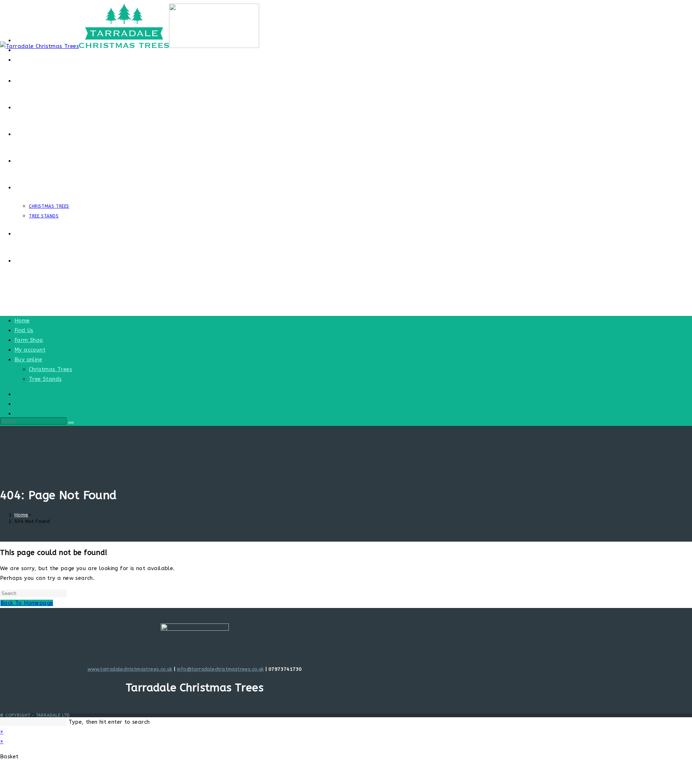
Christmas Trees (50, 369)
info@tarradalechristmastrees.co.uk (220, 669)
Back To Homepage (26, 603)
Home (22, 320)
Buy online (28, 359)
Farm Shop (28, 340)
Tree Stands (45, 379)
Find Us (24, 330)
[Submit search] (71, 422)
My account (29, 350)
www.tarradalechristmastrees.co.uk (130, 669)
